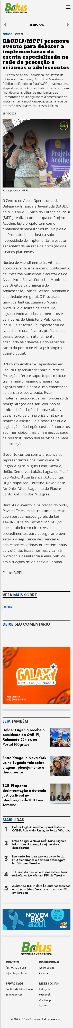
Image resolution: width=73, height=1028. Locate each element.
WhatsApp (45, 1000)
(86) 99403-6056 (16, 967)
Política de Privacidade (19, 989)
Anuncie (43, 973)
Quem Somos (46, 967)
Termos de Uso (14, 994)
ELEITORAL (37, 25)
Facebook (44, 994)
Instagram (44, 989)
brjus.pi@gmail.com (16, 973)
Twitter (43, 1005)
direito (8, 607)
